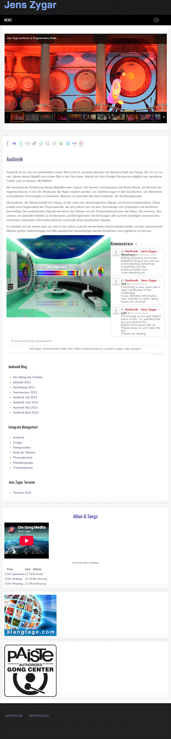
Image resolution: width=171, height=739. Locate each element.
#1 (122, 309)
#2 (122, 280)
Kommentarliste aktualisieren (33, 341)
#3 (122, 251)
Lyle (124, 312)
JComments (159, 354)
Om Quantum (16, 574)
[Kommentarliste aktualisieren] (136, 244)
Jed (123, 283)
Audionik (14, 159)
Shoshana (128, 254)
